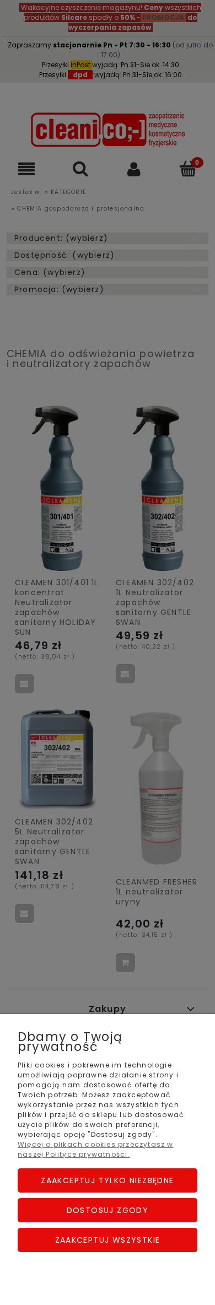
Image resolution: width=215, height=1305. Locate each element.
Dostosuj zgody (108, 1210)
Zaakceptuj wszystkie (107, 1239)
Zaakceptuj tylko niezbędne (107, 1180)
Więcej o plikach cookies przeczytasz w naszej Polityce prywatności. (96, 1149)
